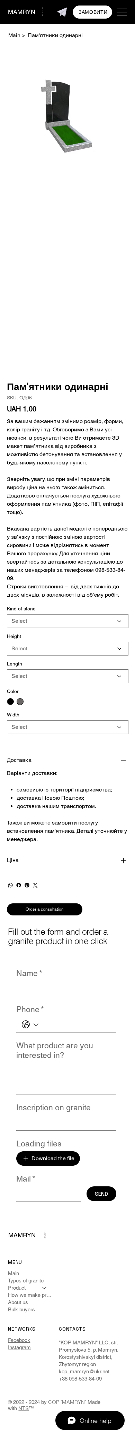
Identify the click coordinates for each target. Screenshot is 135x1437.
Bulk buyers (21, 1309)
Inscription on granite (53, 1107)
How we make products (30, 1295)
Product (17, 1288)
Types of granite (26, 1280)
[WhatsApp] (10, 885)
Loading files (39, 1143)
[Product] (44, 1287)
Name (29, 973)
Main (13, 1273)
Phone (30, 1009)
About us (18, 1302)
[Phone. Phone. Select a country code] (29, 1024)
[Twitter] (35, 885)
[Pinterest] (27, 885)
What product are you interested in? (54, 1050)
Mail (25, 1178)
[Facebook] (18, 885)
